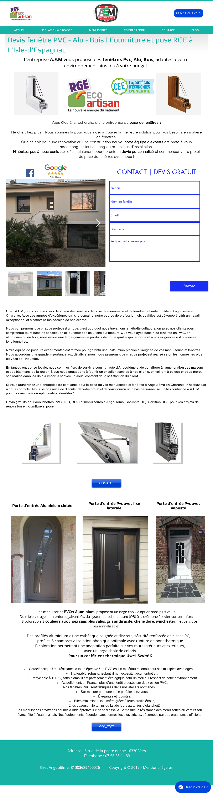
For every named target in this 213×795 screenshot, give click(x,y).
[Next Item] (98, 223)
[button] (57, 30)
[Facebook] (30, 173)
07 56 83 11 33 (117, 755)
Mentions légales (158, 767)
